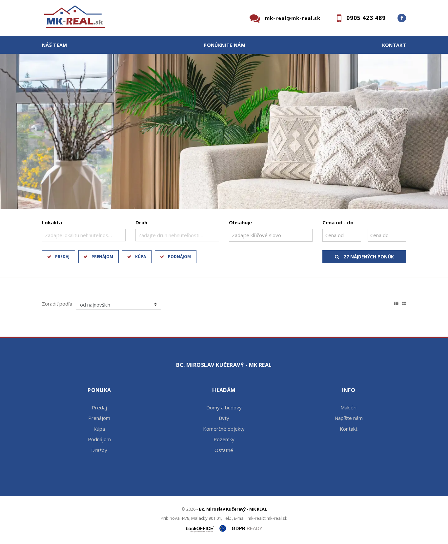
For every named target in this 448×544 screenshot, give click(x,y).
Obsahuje (240, 222)
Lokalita (52, 222)
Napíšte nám (349, 418)
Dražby (99, 450)
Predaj (62, 256)
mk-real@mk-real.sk (292, 18)
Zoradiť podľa (57, 303)
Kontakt (394, 45)
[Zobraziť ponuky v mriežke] (404, 302)
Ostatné (223, 450)
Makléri (348, 407)
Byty (224, 418)
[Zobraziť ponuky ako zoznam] (396, 302)
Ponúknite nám (224, 45)
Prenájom (102, 256)
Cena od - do (338, 222)
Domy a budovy (224, 407)
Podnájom (179, 256)
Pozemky (224, 439)
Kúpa (140, 256)
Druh (141, 222)
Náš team (54, 45)
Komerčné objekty (224, 428)
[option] (224, 131)
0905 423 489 (366, 18)
